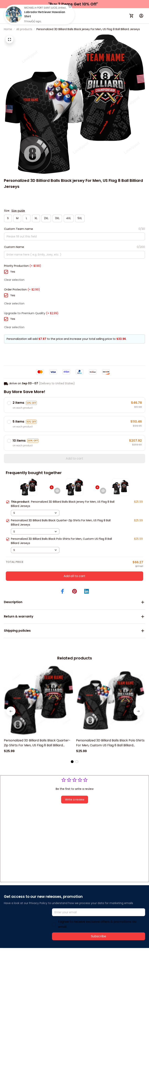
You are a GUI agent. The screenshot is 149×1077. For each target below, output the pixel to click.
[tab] (72, 761)
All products (24, 29)
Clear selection (14, 280)
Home (8, 29)
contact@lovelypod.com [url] (28, 969)
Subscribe (98, 936)
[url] (61, 969)
